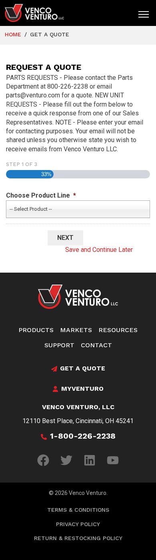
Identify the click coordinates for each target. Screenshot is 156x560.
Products (36, 330)
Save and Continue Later (99, 249)
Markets (76, 330)
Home (13, 34)
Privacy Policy (78, 524)
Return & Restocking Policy (78, 538)
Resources (118, 330)
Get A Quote (82, 368)
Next (65, 237)
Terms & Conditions (78, 510)
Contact (96, 345)
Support (59, 345)
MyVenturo (82, 388)
